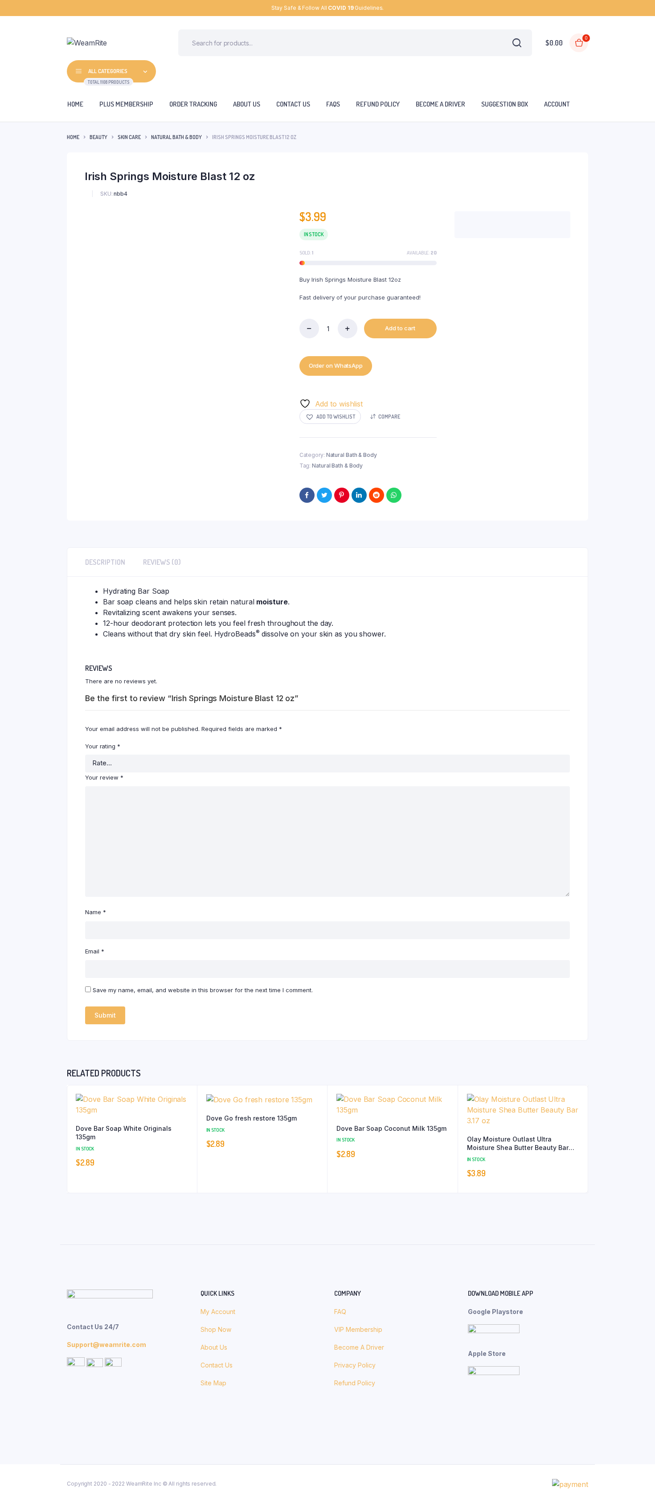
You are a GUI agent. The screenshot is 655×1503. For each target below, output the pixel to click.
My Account (218, 1311)
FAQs (333, 104)
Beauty (98, 137)
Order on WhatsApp (336, 365)
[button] (330, 416)
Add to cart (400, 328)
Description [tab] (105, 562)
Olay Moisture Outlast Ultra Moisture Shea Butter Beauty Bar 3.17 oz (518, 1143)
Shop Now (217, 1329)
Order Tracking (193, 104)
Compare (389, 416)
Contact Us (293, 104)
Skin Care (129, 137)
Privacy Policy (355, 1365)
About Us (246, 104)
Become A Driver (359, 1347)
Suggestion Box (504, 104)
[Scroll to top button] (635, 1483)
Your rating (102, 746)
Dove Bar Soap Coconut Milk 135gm (391, 1128)
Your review (104, 777)
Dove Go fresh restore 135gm (251, 1118)
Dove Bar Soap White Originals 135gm (124, 1133)
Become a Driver (440, 104)
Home (75, 104)
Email (94, 951)
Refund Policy (378, 104)
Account (557, 104)
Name (95, 912)
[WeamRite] (109, 42)
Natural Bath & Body (176, 137)
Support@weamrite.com (106, 1344)
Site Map (213, 1383)
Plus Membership (126, 104)
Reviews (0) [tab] (162, 562)
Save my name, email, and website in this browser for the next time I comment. (203, 990)
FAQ (340, 1311)
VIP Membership (358, 1329)
